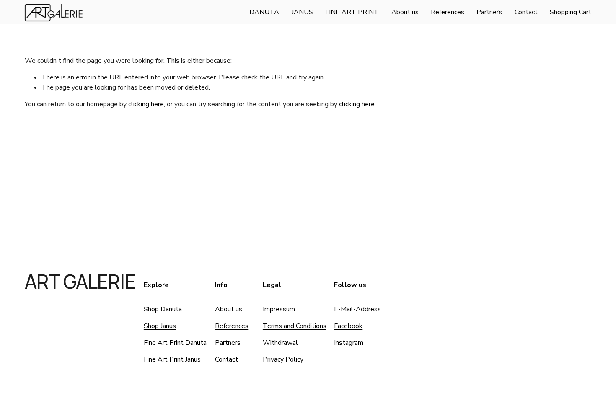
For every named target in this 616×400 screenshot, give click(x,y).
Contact (526, 12)
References (447, 12)
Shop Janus (160, 326)
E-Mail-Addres (356, 309)
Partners (489, 12)
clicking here (146, 104)
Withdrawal (280, 342)
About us (405, 12)
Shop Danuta (163, 309)
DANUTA (264, 12)
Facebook (348, 326)
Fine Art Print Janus (172, 359)
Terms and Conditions (294, 326)
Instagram (348, 342)
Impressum (279, 309)
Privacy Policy (283, 359)
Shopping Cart (570, 12)
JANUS (302, 12)
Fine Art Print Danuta (175, 342)
